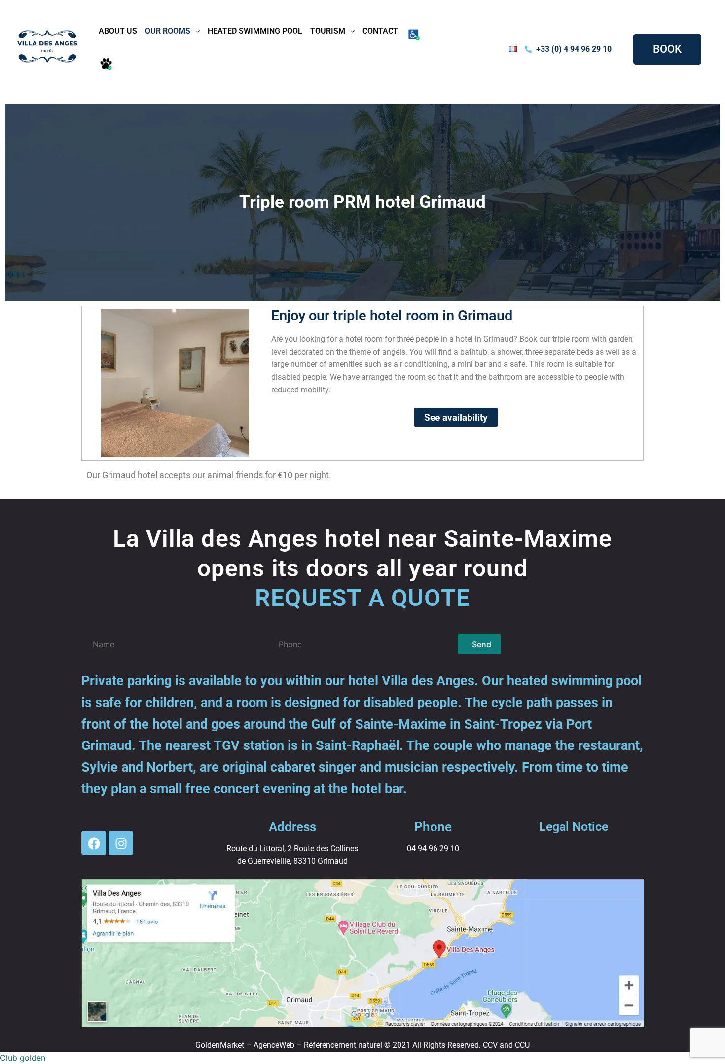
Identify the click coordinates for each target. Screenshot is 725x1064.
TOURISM (327, 30)
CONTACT (380, 30)
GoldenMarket (219, 1045)
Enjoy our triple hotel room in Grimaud (391, 315)
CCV (490, 1045)
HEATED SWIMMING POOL (255, 30)
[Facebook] (93, 843)
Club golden (22, 1058)
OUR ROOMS (167, 30)
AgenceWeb (274, 1045)
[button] (172, 31)
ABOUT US (118, 30)
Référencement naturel (343, 1045)
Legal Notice (573, 826)
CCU (522, 1045)
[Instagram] (121, 843)
